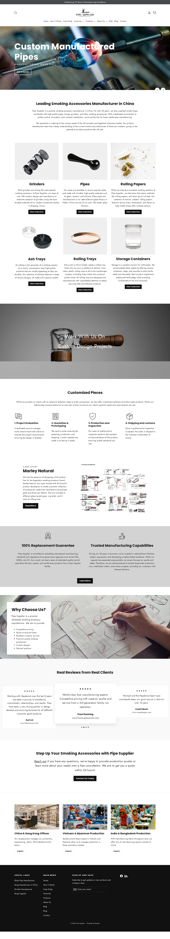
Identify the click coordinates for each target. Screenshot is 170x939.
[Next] (163, 90)
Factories (78, 21)
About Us (101, 21)
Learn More (85, 580)
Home (46, 21)
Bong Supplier (20, 893)
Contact (123, 21)
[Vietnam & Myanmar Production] (85, 817)
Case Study (67, 21)
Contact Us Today (85, 778)
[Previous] (157, 90)
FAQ (111, 21)
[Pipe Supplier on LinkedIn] (126, 875)
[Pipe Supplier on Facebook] (121, 875)
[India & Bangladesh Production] (133, 817)
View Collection (37, 212)
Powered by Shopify (93, 923)
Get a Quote (23, 72)
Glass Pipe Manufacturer (24, 880)
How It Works (55, 21)
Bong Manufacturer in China (26, 885)
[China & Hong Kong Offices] (36, 817)
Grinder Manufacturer (23, 889)
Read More (30, 505)
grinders (75, 114)
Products (90, 21)
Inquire (20, 851)
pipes (60, 114)
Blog (116, 21)
